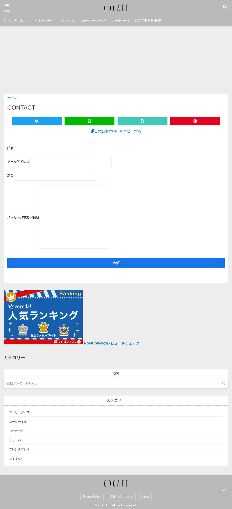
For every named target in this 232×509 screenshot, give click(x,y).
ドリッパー (43, 21)
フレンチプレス (15, 21)
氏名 (10, 148)
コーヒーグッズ (93, 21)
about (145, 496)
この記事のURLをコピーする (117, 131)
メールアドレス (18, 161)
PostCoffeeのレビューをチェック (112, 343)
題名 (10, 175)
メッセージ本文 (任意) (23, 217)
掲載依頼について (121, 496)
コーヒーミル (18, 421)
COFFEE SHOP (148, 21)
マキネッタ (66, 21)
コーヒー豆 (120, 21)
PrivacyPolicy (92, 496)
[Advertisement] (116, 59)
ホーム (12, 98)
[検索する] (223, 383)
